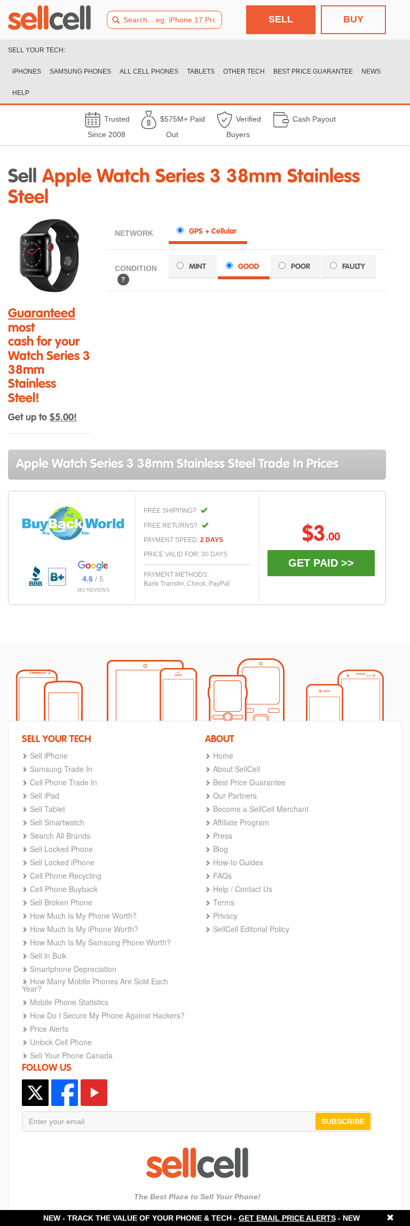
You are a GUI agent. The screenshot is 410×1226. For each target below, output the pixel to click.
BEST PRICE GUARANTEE (313, 71)
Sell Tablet (47, 809)
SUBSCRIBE (343, 1121)
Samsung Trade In (61, 769)
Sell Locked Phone (61, 849)
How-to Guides (238, 862)
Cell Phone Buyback (64, 889)
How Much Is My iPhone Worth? (84, 929)
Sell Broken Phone (61, 902)
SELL (281, 19)
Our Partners (235, 795)
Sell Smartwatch (57, 822)
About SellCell (236, 769)
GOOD (248, 266)
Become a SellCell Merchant (261, 809)
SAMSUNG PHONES (80, 71)
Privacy (225, 915)
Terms (223, 902)
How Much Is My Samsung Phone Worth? (100, 942)
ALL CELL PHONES (149, 71)
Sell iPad (44, 795)
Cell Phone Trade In (63, 782)
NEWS (371, 71)
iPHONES (26, 71)
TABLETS (201, 71)
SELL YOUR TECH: (36, 50)
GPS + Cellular (212, 231)
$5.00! (63, 418)
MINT (197, 266)
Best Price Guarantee (249, 782)
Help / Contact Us (242, 889)
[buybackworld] (73, 523)
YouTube (94, 1092)
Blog (220, 849)
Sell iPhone (49, 755)
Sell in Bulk (48, 955)
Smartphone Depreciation (73, 969)
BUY (353, 19)
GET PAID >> (321, 563)
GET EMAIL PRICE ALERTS (287, 1218)
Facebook (64, 1092)
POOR (300, 266)
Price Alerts (49, 1028)
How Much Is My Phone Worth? (83, 915)
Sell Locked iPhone (62, 862)
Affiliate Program (241, 822)
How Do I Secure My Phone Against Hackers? (107, 1015)
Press (222, 835)
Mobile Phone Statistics (69, 1002)
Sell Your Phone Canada (71, 1055)
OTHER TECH (244, 71)
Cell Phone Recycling (65, 875)
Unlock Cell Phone (61, 1042)
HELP (20, 93)
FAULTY (353, 266)
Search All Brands (60, 835)
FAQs (222, 875)
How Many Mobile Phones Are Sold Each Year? (95, 984)
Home (223, 755)
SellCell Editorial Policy (251, 929)
